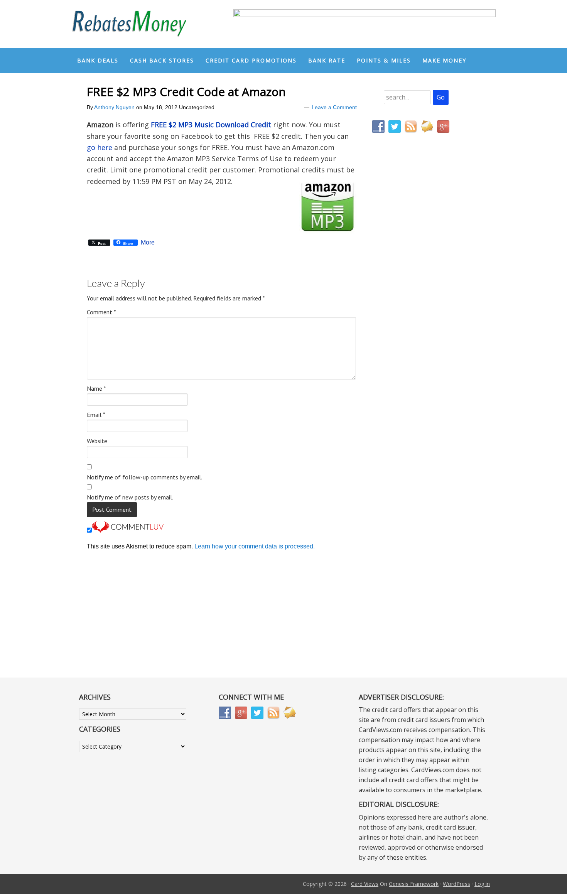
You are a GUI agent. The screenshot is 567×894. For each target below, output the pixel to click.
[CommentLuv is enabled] (128, 530)
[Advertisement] (409, 300)
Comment (101, 312)
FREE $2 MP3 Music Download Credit (211, 124)
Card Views (364, 883)
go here (99, 147)
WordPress (456, 883)
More (148, 243)
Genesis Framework (414, 883)
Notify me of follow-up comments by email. (144, 477)
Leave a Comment (334, 107)
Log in (482, 883)
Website (97, 441)
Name (96, 388)
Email (96, 414)
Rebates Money (129, 24)
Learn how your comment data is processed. (254, 546)
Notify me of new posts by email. (130, 497)
